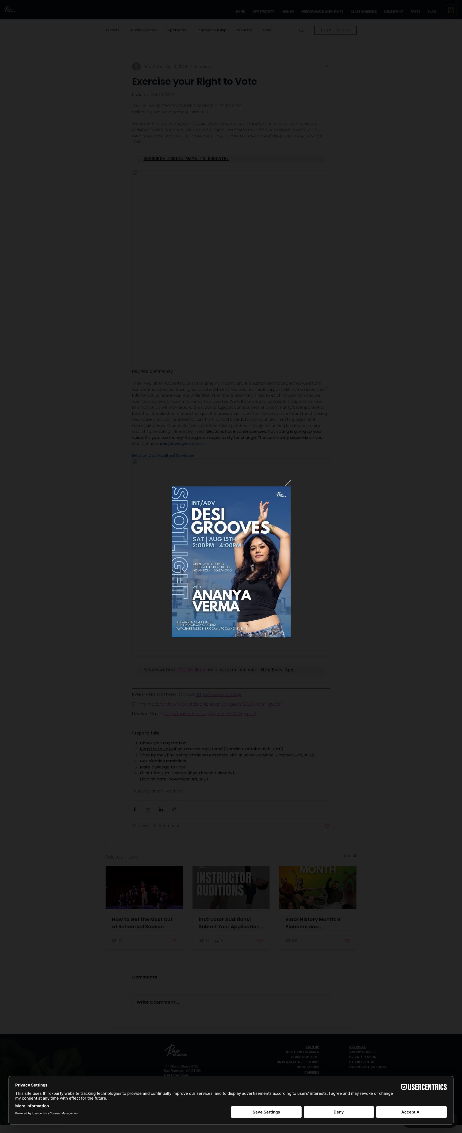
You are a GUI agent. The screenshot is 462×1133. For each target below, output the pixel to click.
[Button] (231, 562)
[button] (288, 483)
